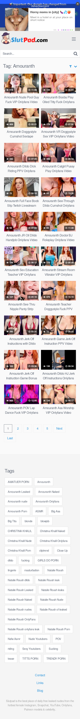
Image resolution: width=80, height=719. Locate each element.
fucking (25, 560)
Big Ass (55, 511)
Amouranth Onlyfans (47, 501)
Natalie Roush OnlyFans (21, 619)
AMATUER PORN (18, 482)
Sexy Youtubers (31, 649)
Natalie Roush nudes (20, 609)
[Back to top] (73, 710)
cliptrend (44, 550)
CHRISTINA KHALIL (20, 531)
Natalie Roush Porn (59, 629)
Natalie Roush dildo (19, 580)
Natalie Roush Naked (20, 599)
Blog (40, 690)
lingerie (12, 570)
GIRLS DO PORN (48, 560)
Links (40, 683)
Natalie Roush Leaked (20, 590)
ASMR (39, 511)
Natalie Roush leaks (52, 590)
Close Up (62, 550)
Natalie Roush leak (48, 580)
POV (58, 639)
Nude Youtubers (38, 639)
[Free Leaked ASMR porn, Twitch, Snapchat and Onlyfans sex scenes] (24, 39)
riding (11, 649)
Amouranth (43, 482)
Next (59, 428)
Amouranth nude (17, 501)
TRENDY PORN (55, 658)
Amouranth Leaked (19, 492)
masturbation (31, 570)
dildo (10, 560)
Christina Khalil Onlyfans (54, 541)
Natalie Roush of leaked (53, 609)
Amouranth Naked (48, 492)
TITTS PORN (30, 658)
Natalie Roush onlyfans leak (23, 629)
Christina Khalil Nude (20, 541)
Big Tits (12, 521)
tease (11, 658)
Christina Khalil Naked (52, 531)
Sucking (53, 649)
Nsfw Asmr (14, 639)
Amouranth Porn (17, 511)
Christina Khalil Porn (19, 550)
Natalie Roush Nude (51, 599)
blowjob (45, 521)
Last (10, 438)
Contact (40, 675)
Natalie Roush (55, 570)
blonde (28, 521)
